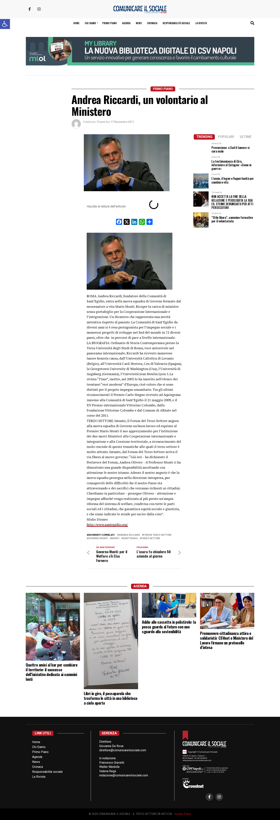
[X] (126, 222)
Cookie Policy (182, 814)
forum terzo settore (157, 535)
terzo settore (150, 538)
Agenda (126, 23)
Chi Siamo (39, 747)
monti (115, 538)
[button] (5, 24)
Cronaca (152, 23)
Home (76, 23)
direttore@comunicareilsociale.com (122, 750)
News (139, 23)
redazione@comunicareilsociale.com (123, 775)
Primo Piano (109, 23)
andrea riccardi (129, 535)
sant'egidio (130, 538)
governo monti (98, 538)
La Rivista (201, 23)
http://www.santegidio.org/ (107, 524)
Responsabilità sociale (176, 23)
